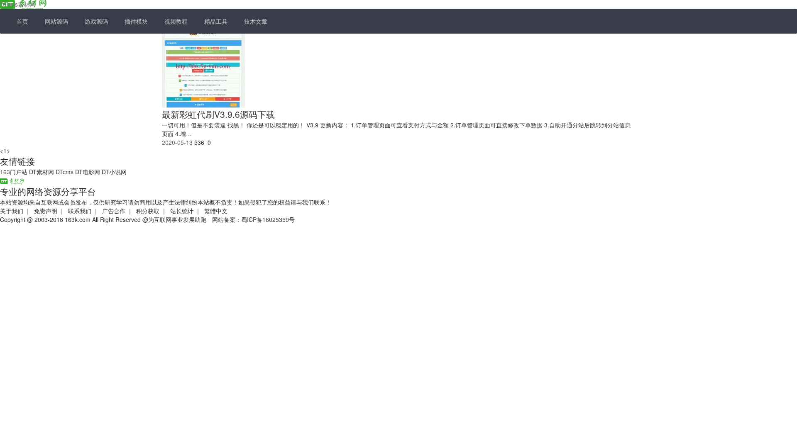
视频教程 (176, 21)
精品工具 (215, 21)
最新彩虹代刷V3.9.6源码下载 (218, 114)
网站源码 (56, 21)
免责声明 (45, 211)
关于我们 (11, 211)
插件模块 (136, 21)
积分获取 (147, 211)
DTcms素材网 (17, 4)
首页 (22, 21)
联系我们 (79, 211)
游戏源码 (96, 21)
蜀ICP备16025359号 (268, 219)
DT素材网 (41, 172)
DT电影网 (87, 172)
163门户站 (13, 172)
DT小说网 (114, 172)
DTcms (64, 172)
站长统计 (181, 211)
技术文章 (255, 21)
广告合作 (113, 211)
